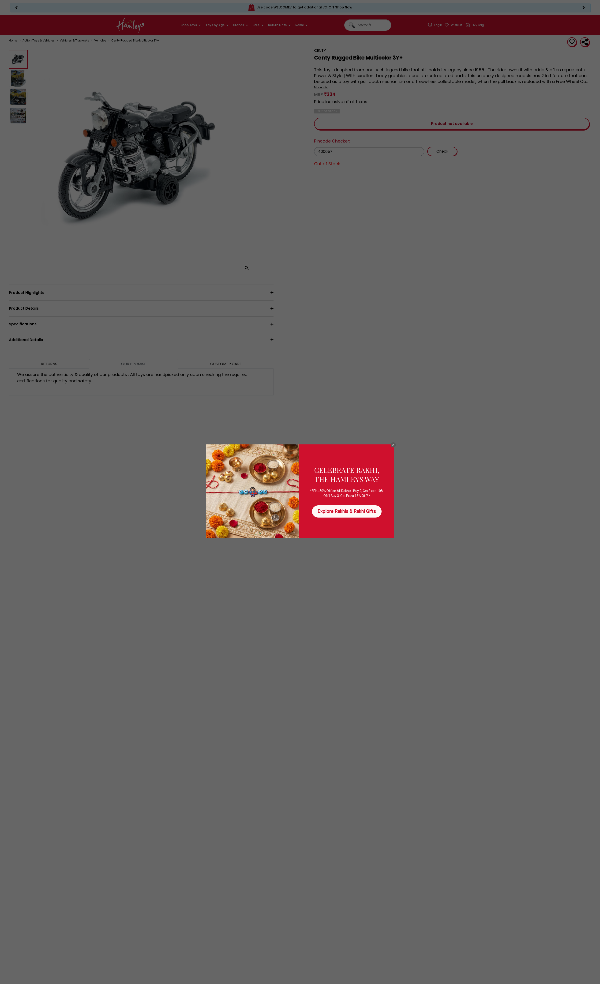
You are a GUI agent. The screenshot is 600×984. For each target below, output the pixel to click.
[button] (393, 444)
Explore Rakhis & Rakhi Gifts (347, 511)
